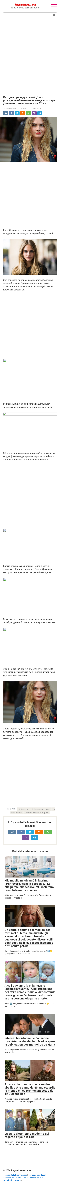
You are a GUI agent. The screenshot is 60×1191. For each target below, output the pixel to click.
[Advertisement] (30, 56)
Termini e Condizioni (37, 1175)
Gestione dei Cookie (12, 1177)
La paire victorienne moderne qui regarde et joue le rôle (27, 1135)
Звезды (24, 809)
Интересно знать (42, 809)
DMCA (26, 1177)
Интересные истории (37, 812)
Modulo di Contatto (12, 1180)
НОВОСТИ (36, 109)
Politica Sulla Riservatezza (15, 1175)
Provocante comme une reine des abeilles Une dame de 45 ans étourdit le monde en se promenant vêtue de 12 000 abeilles (30, 1089)
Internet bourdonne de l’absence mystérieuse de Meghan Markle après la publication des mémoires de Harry (30, 1041)
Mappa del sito (37, 1177)
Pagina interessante (25, 4)
